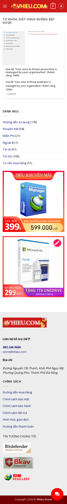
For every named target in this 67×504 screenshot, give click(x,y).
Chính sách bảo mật (16, 399)
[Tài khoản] (61, 6)
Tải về (7, 149)
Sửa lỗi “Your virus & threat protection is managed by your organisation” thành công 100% (31, 72)
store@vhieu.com (14, 352)
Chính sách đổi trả (15, 413)
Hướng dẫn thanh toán (18, 426)
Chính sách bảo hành (17, 406)
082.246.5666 (12, 347)
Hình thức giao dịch (16, 420)
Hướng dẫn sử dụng (16, 122)
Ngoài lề (8, 143)
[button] (5, 6)
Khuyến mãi (10, 129)
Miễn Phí (8, 136)
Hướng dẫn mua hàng (17, 392)
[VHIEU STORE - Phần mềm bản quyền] (29, 6)
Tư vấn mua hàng (14, 163)
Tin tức (7, 156)
